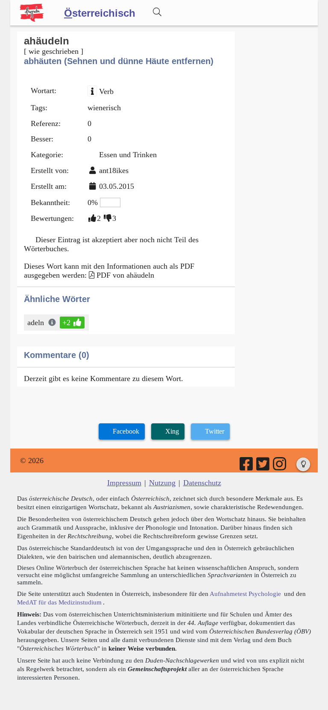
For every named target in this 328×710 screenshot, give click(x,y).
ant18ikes (114, 170)
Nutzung (162, 482)
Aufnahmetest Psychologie (245, 593)
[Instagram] (280, 467)
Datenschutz (202, 482)
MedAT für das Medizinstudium (59, 602)
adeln (35, 322)
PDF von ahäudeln (125, 275)
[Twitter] (263, 467)
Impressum (124, 482)
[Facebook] (247, 467)
